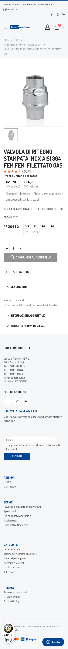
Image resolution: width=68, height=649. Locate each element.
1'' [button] (35, 226)
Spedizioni (10, 511)
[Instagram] (57, 14)
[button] (7, 27)
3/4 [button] (27, 226)
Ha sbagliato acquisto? (17, 515)
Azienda (7, 4)
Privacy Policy (12, 596)
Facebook (7, 272)
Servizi (16, 4)
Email (27, 272)
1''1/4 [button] (43, 226)
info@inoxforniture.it (14, 377)
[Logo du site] (20, 27)
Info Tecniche (29, 4)
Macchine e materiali (14, 562)
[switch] (8, 640)
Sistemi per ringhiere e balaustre (20, 553)
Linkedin (25, 401)
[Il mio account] (48, 27)
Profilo (8, 482)
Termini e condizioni (15, 592)
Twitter (14, 272)
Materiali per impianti (15, 558)
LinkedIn (21, 272)
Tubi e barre (10, 571)
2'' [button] (26, 232)
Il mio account (45, 4)
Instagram (17, 401)
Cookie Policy (11, 601)
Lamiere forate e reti (14, 567)
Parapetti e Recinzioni (16, 525)
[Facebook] (51, 14)
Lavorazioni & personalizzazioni (22, 506)
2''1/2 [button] (35, 232)
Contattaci (10, 486)
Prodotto (11, 226)
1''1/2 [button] (52, 226)
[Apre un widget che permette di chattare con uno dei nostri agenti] (53, 642)
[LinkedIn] (63, 14)
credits (16, 630)
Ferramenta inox (12, 549)
